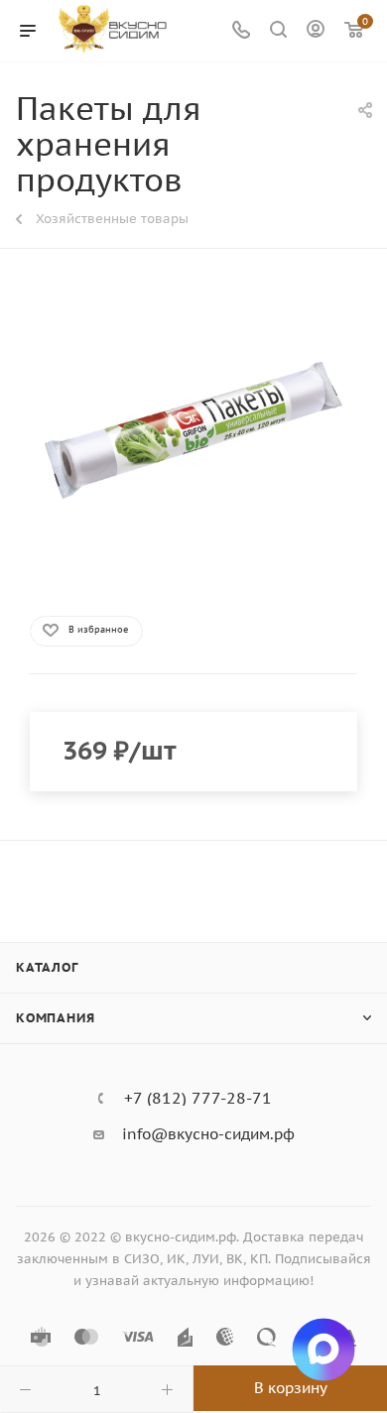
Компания (55, 1017)
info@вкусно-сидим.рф (208, 1133)
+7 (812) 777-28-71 (198, 1098)
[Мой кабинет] (315, 31)
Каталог (47, 967)
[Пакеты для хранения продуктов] (193, 430)
